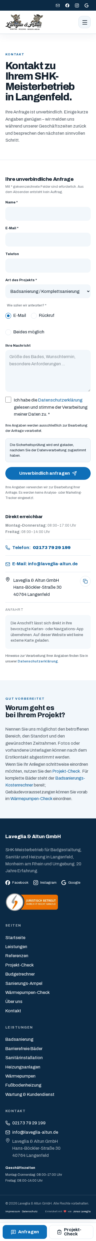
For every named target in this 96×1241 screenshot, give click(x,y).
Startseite (15, 937)
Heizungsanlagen (22, 1067)
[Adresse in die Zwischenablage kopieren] (85, 581)
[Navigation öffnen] (84, 22)
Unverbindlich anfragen (44, 473)
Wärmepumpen (20, 1076)
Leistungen (16, 946)
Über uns (13, 1001)
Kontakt (13, 1011)
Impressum (12, 1211)
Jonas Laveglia (82, 1211)
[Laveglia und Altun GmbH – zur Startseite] (24, 22)
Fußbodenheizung (23, 1085)
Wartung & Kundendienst (29, 1094)
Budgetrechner (20, 974)
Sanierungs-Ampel (23, 983)
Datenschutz (30, 1211)
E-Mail (19, 315)
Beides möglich (28, 332)
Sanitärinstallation (24, 1057)
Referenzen (16, 955)
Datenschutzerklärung (60, 400)
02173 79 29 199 (29, 1123)
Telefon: (41, 547)
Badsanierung (19, 1039)
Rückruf (46, 315)
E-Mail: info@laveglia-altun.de (45, 564)
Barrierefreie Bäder (23, 1048)
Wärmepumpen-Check (31, 798)
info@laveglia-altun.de (35, 1132)
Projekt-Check (66, 771)
